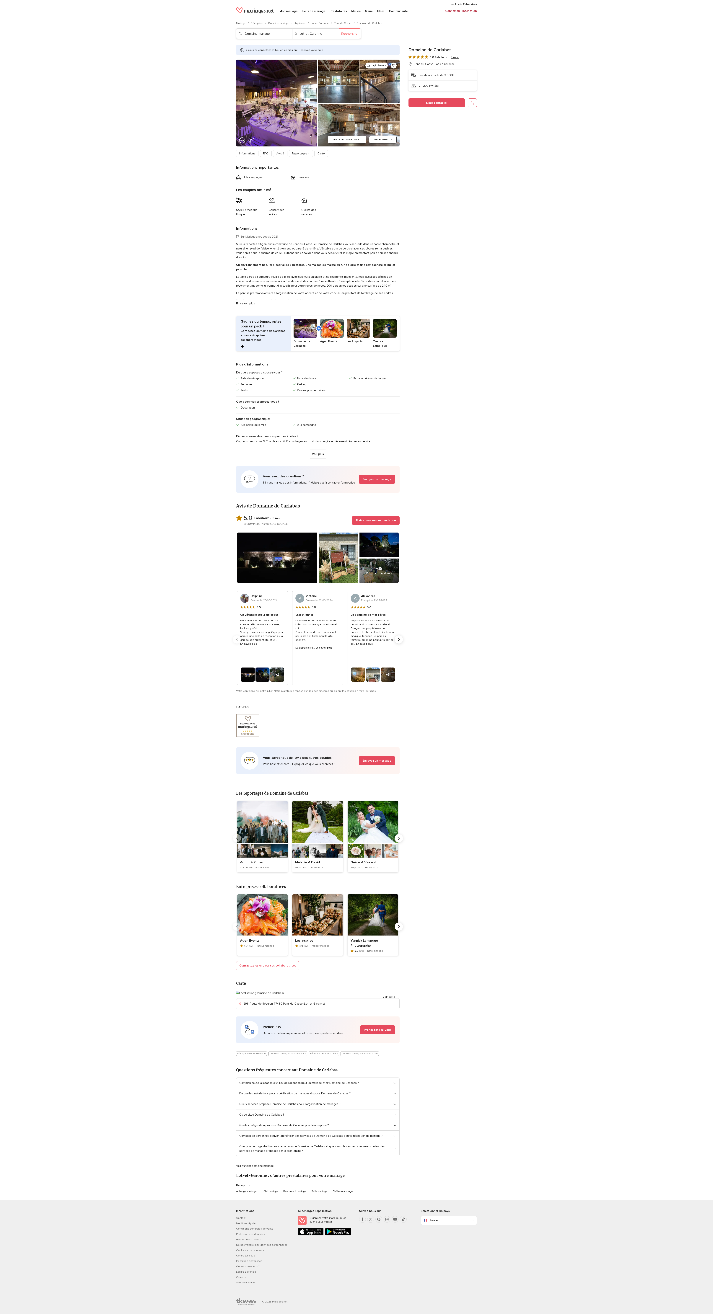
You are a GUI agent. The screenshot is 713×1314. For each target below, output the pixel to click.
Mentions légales (246, 1223)
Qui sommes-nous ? (248, 1266)
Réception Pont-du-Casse (324, 1053)
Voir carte (389, 997)
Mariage (241, 23)
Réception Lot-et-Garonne (251, 1053)
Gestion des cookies (248, 1239)
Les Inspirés (304, 940)
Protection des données (250, 1234)
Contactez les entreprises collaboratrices (267, 965)
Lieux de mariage (313, 11)
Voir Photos (383, 139)
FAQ (265, 153)
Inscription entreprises (249, 1261)
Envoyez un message (377, 479)
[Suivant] (399, 639)
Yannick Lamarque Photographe (364, 943)
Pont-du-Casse (343, 23)
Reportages (301, 153)
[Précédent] (237, 639)
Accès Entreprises (465, 4)
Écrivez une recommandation (376, 520)
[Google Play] (338, 1234)
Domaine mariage (279, 23)
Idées (381, 11)
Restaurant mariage (294, 1191)
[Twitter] (370, 1219)
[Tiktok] (403, 1219)
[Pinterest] (378, 1219)
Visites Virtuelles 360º (347, 139)
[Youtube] (395, 1219)
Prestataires (338, 11)
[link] (262, 836)
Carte (321, 153)
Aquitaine (300, 23)
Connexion (452, 11)
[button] (318, 333)
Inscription (469, 11)
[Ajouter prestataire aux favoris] (394, 65)
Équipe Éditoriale (246, 1271)
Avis (280, 153)
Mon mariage (288, 11)
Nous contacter (436, 103)
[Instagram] (387, 1219)
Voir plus (318, 454)
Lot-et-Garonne (320, 23)
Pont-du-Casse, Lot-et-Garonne (434, 64)
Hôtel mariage (270, 1191)
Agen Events (250, 940)
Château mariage (343, 1191)
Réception (257, 23)
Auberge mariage (246, 1191)
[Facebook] (362, 1219)
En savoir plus (245, 303)
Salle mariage (319, 1191)
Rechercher (350, 34)
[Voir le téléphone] (472, 102)
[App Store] (311, 1234)
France (433, 1220)
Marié (369, 11)
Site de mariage (245, 1282)
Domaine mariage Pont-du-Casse (360, 1053)
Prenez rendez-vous (377, 1030)
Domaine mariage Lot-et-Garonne (288, 1053)
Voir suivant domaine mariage (255, 1166)
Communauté (398, 11)
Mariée (356, 11)
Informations (247, 153)
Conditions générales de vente (254, 1228)
